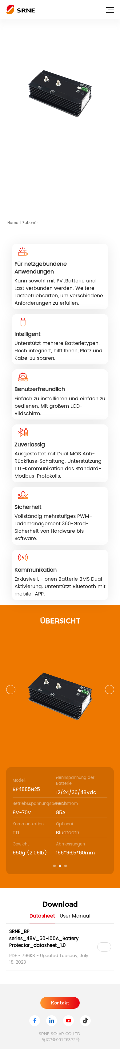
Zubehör (30, 223)
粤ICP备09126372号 (61, 1039)
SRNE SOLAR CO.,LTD (59, 1033)
